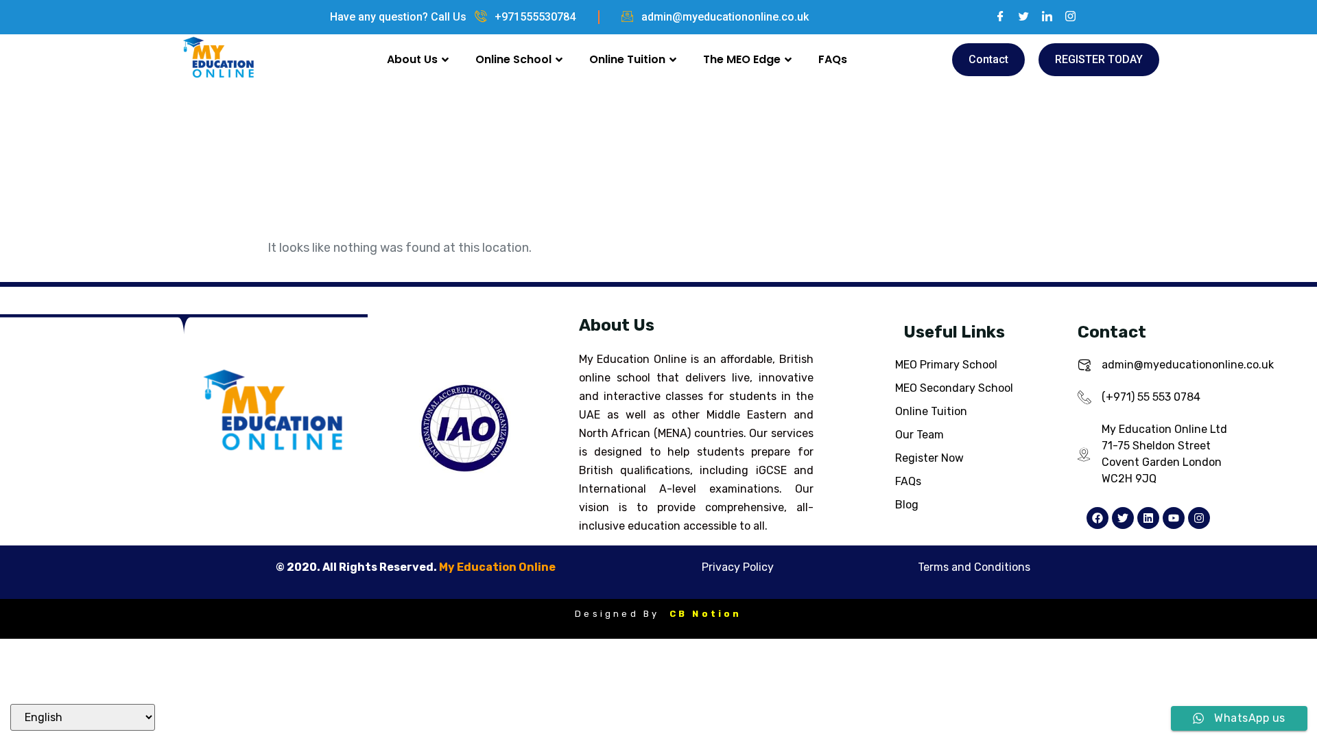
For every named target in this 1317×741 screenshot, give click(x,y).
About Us (412, 59)
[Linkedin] (1148, 518)
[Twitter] (1018, 17)
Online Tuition (627, 59)
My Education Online (497, 567)
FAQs (832, 59)
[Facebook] (995, 17)
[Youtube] (1174, 518)
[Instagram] (1065, 17)
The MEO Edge (742, 59)
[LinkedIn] (1042, 17)
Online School (513, 59)
